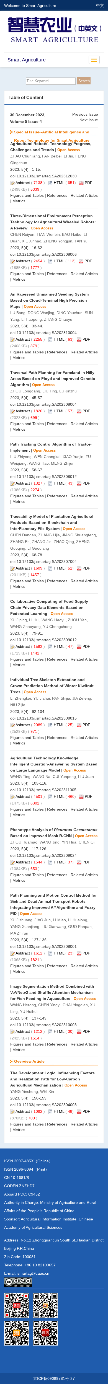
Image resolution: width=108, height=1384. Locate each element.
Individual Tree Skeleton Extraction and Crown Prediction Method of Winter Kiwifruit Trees (52, 685)
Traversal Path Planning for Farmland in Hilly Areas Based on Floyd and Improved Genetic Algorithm (52, 378)
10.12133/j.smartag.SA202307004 (47, 561)
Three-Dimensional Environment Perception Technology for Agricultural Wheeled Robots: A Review (53, 222)
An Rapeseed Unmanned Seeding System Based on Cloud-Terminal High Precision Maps (49, 300)
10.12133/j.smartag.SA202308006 (47, 254)
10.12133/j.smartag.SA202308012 (47, 476)
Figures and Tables (27, 195)
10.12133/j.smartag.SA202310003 (47, 1025)
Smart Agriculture (26, 60)
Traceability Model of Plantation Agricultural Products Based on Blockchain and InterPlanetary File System (51, 522)
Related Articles (84, 195)
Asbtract (23, 182)
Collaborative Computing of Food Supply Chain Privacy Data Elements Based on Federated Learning (49, 607)
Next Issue (88, 120)
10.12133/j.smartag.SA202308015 (47, 718)
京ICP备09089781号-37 (54, 1378)
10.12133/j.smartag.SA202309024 (47, 855)
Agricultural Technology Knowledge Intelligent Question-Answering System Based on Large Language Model (53, 764)
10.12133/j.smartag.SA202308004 (47, 404)
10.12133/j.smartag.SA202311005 (46, 790)
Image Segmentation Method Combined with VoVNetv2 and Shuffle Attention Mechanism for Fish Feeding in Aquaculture (52, 992)
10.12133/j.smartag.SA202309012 (47, 640)
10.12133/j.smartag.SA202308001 (47, 946)
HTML (59, 182)
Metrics (18, 201)
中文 (100, 5)
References (57, 195)
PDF (88, 182)
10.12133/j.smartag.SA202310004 (47, 332)
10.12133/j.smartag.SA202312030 (47, 176)
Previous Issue (85, 114)
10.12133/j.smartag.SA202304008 (47, 1105)
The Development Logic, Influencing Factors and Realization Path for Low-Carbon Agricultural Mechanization (52, 1079)
